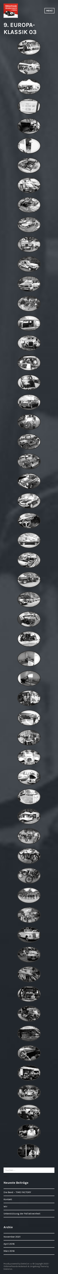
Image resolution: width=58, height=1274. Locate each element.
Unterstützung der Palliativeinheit (22, 1213)
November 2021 (12, 1236)
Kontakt (8, 1199)
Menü (49, 10)
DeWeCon (8, 1269)
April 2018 (9, 1243)
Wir (5, 1206)
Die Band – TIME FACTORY (17, 1192)
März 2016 (9, 1251)
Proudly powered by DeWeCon (16, 1264)
